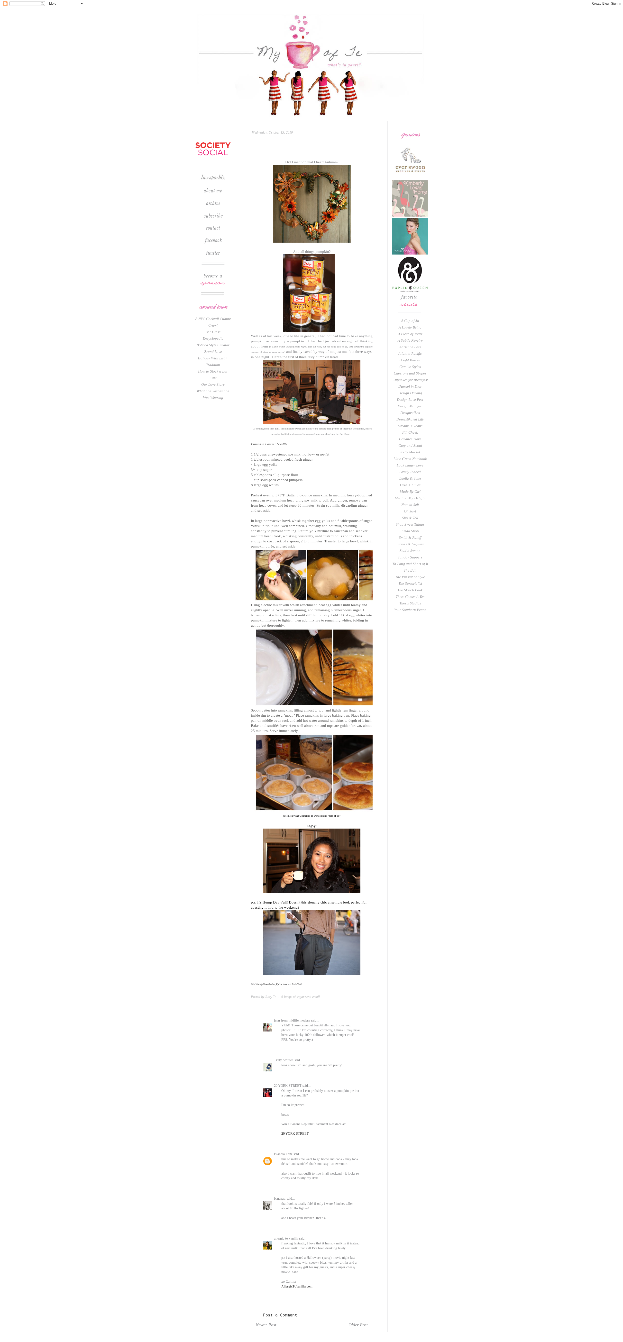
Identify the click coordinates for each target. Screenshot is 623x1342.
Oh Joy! (410, 511)
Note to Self (410, 505)
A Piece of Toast (410, 334)
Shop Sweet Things (410, 524)
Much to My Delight (410, 498)
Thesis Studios (410, 603)
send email (312, 997)
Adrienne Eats (410, 347)
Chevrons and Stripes (410, 373)
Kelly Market (410, 452)
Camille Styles (410, 367)
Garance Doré (410, 439)
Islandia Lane (283, 1154)
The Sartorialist (410, 583)
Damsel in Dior (410, 386)
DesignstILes (410, 413)
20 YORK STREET (288, 1085)
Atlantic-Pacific (410, 354)
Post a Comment (280, 1315)
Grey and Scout (410, 445)
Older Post (358, 1324)
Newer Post (266, 1324)
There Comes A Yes (410, 597)
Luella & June (410, 478)
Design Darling (410, 393)
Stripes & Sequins (410, 544)
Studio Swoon (410, 551)
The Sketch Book (410, 590)
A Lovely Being (410, 327)
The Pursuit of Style (410, 577)
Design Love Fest (410, 400)
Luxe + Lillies (410, 485)
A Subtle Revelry (410, 340)
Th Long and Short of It (410, 564)
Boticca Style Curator (213, 345)
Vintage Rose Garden (265, 984)
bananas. (280, 1198)
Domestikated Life (410, 419)
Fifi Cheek (410, 432)
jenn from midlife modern (292, 1020)
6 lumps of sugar (292, 997)
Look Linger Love (410, 465)
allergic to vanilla (286, 1238)
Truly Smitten (283, 1060)
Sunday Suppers (410, 557)
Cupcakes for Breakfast (410, 380)
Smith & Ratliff (410, 537)
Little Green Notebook (410, 459)
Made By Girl (410, 491)
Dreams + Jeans (410, 426)
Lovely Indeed (410, 472)
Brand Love (213, 352)
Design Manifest (410, 406)
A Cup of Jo (410, 321)
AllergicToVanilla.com (296, 1286)
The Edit (410, 570)
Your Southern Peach (410, 610)
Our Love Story (213, 384)
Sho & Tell (410, 518)
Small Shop (410, 531)
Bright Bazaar (410, 360)
